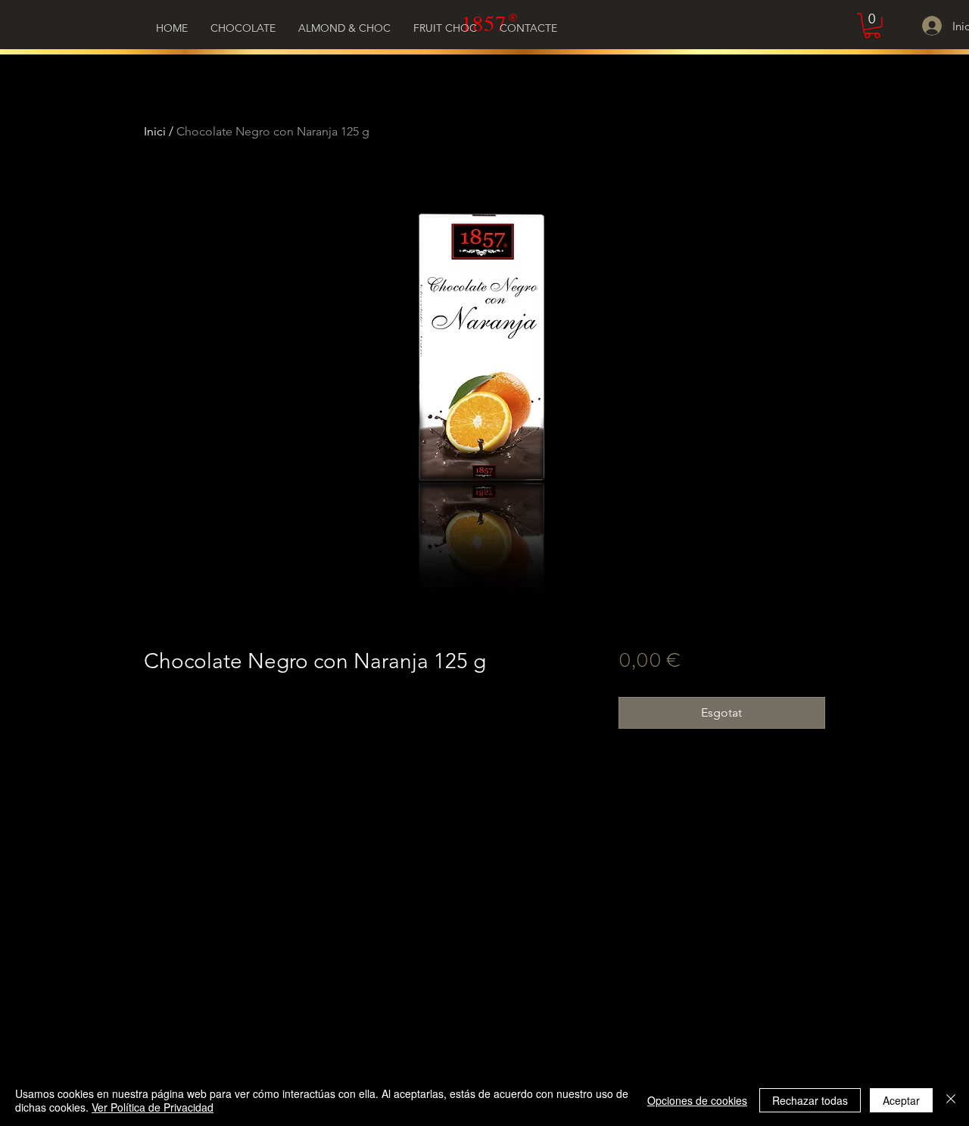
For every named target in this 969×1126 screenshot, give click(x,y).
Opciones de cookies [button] (697, 1100)
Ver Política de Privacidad (152, 1107)
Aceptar (901, 1100)
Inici (155, 131)
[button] (872, 26)
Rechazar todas (810, 1100)
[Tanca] (951, 1100)
